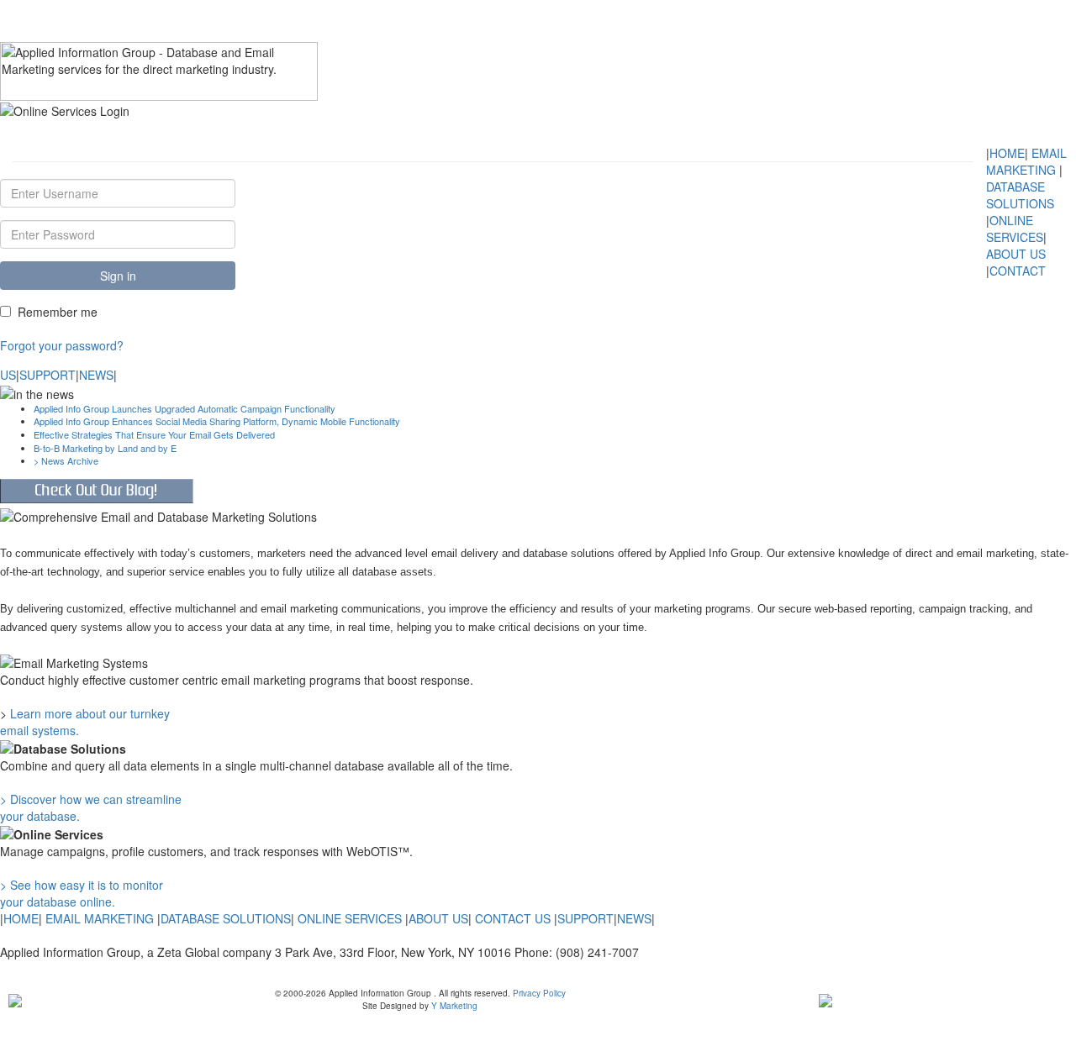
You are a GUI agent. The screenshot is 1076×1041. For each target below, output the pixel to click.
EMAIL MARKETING (1026, 161)
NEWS (96, 374)
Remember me (58, 311)
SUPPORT (47, 374)
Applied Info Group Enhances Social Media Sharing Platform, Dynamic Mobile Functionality (217, 421)
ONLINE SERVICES (1014, 228)
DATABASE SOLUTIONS (1020, 195)
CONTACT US (513, 918)
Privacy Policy (538, 993)
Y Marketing (454, 1006)
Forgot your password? (62, 345)
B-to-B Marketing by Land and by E (105, 448)
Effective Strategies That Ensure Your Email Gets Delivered (154, 434)
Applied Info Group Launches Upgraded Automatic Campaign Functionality (184, 408)
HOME (1007, 153)
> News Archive (66, 460)
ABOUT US (1016, 253)
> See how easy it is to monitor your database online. (81, 893)
